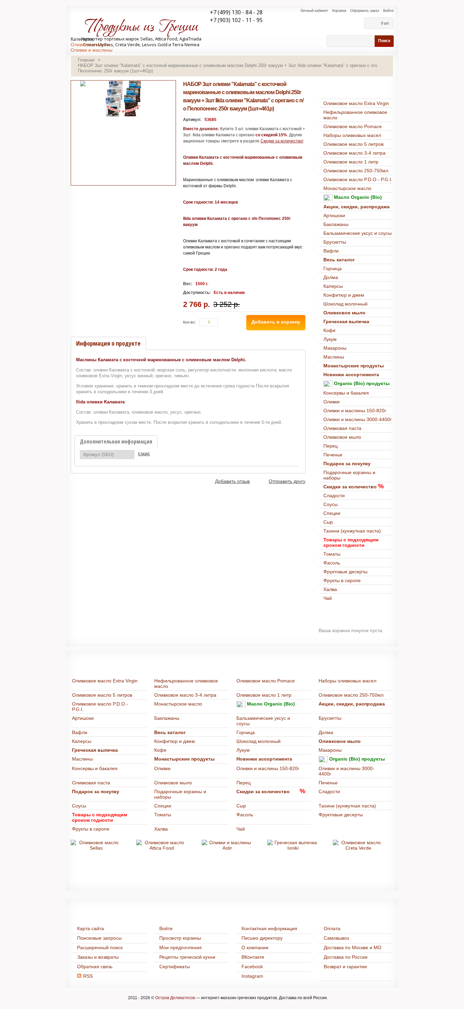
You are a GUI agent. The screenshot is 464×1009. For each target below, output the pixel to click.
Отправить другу (287, 481)
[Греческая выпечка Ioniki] (292, 845)
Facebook (252, 966)
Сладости (334, 495)
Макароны (334, 348)
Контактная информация (269, 928)
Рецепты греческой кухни (187, 957)
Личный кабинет (314, 10)
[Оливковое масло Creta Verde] (358, 845)
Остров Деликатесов (175, 997)
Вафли (331, 251)
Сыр (328, 522)
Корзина (339, 10)
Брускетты (334, 242)
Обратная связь (94, 966)
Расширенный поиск (100, 947)
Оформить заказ (364, 10)
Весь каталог (339, 259)
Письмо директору (262, 938)
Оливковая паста (342, 428)
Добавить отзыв (232, 481)
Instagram (252, 976)
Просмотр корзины (180, 938)
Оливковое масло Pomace (352, 126)
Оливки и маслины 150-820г (354, 410)
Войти (388, 10)
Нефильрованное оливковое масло (355, 114)
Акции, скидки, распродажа (356, 206)
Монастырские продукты (353, 365)
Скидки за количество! (282, 141)
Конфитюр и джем (343, 295)
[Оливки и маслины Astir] (227, 845)
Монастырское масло (347, 188)
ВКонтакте (253, 957)
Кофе (329, 330)
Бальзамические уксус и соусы (357, 233)
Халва (330, 589)
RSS (88, 976)
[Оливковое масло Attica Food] (161, 845)
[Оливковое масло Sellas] (96, 845)
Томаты (331, 554)
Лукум (330, 339)
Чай (327, 598)
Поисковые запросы (99, 938)
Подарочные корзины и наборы (349, 475)
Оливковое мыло (344, 312)
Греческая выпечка (346, 321)
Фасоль (331, 563)
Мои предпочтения (180, 947)
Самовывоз (336, 938)
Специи (331, 513)
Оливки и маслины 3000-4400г (357, 419)
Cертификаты (174, 966)
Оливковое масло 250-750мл (355, 170)
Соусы (330, 504)
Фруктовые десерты (345, 571)
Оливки (331, 401)
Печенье (332, 454)
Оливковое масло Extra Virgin (356, 103)
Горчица (332, 268)
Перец (330, 446)
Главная (86, 60)
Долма (330, 277)
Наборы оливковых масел (352, 135)
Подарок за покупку (347, 463)
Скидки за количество (350, 486)
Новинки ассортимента (351, 374)
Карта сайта (90, 928)
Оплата (332, 928)
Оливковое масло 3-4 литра (354, 153)
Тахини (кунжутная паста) (352, 531)
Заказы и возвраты (98, 957)
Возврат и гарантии (345, 966)
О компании (255, 947)
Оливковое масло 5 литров (353, 144)
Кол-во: (189, 322)
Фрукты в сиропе (342, 580)
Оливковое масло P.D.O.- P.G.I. (357, 179)
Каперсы (333, 286)
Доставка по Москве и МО (352, 947)
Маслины (333, 357)
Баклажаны (336, 224)
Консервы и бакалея (346, 393)
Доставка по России (346, 957)
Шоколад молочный (345, 304)
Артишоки (334, 215)
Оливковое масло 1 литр (350, 161)
